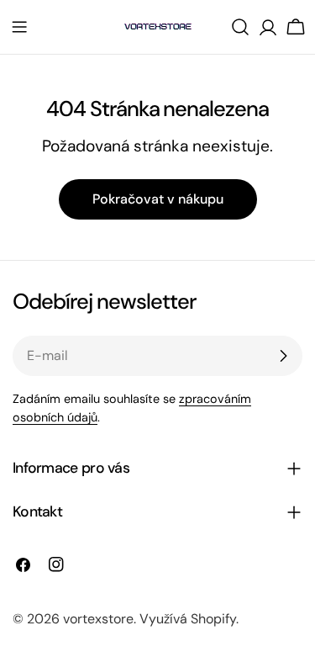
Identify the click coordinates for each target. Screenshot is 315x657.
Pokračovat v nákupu (157, 199)
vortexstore (98, 619)
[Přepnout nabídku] (19, 27)
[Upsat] (283, 356)
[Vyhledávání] (240, 27)
